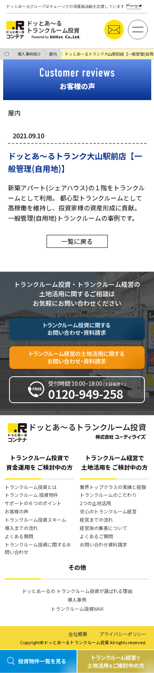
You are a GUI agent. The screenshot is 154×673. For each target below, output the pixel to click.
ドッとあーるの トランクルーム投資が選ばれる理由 (77, 590)
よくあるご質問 (96, 536)
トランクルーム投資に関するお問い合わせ (38, 548)
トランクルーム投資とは (31, 486)
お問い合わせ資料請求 (103, 544)
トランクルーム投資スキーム (35, 519)
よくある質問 (19, 536)
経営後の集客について (103, 527)
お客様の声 (16, 511)
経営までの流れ (96, 519)
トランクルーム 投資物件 (31, 494)
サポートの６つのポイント (33, 503)
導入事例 (77, 599)
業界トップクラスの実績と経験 (113, 486)
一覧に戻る (77, 241)
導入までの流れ (21, 527)
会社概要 (77, 633)
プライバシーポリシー (122, 633)
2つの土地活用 (95, 503)
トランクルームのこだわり (108, 494)
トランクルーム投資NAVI (77, 608)
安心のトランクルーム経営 (108, 511)
